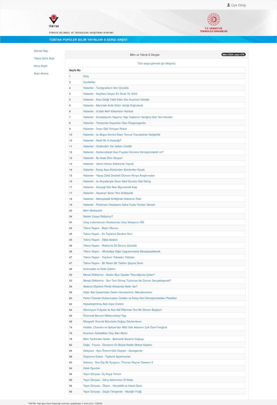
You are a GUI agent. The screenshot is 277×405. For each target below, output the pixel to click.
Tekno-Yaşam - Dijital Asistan (100, 239)
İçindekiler (89, 82)
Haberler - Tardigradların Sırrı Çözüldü (106, 88)
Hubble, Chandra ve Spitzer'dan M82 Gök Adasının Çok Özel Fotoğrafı (125, 327)
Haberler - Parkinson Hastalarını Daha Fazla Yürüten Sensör (119, 204)
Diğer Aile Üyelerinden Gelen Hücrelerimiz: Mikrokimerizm (117, 292)
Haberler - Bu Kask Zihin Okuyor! (103, 158)
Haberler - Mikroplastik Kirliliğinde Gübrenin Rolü (112, 199)
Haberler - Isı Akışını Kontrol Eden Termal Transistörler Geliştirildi (121, 134)
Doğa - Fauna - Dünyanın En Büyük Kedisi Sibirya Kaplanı (117, 345)
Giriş (86, 76)
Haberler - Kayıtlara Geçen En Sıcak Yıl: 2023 (110, 94)
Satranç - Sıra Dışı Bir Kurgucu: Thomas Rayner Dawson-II (118, 362)
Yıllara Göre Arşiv (44, 58)
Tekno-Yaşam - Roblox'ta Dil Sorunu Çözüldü (110, 245)
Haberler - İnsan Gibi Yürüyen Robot (105, 129)
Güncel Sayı (41, 51)
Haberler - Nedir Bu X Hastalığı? (102, 140)
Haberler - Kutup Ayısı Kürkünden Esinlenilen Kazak (114, 169)
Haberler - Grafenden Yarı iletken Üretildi (107, 146)
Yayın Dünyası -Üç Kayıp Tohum (102, 374)
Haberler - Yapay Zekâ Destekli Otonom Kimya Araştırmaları (119, 175)
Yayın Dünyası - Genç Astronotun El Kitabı (108, 380)
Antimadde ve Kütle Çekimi (99, 269)
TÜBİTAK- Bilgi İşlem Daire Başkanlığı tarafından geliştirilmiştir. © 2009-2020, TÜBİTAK (65, 403)
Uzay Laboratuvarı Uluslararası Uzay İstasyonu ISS (113, 222)
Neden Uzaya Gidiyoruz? (98, 216)
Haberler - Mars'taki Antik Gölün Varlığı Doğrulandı (113, 105)
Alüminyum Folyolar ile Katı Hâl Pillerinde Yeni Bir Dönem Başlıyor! (122, 310)
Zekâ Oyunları (91, 368)
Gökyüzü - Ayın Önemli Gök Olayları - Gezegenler (112, 350)
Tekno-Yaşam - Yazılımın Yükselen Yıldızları (109, 257)
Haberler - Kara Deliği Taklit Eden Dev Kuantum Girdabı (116, 99)
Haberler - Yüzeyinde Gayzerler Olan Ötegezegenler (114, 123)
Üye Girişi (238, 4)
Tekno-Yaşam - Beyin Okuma (100, 228)
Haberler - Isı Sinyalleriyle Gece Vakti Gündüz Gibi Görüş (117, 181)
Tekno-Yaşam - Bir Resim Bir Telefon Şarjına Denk (113, 263)
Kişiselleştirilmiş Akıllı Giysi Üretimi (103, 304)
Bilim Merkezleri (92, 210)
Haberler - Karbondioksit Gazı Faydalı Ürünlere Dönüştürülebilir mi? (123, 152)
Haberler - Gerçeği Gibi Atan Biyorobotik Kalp (110, 187)
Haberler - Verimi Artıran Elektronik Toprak (108, 164)
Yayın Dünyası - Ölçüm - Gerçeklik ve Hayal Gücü (112, 385)
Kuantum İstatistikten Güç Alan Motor (105, 333)
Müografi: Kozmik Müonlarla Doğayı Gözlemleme (112, 321)
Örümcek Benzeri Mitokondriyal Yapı (104, 315)
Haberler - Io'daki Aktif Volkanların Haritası (108, 111)
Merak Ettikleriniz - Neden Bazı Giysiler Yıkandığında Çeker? (119, 275)
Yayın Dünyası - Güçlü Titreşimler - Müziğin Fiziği (112, 391)
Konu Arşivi (40, 66)
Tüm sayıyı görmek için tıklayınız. (157, 63)
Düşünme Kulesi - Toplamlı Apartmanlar (107, 356)
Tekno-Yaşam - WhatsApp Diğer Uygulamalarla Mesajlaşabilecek (121, 251)
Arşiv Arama (41, 73)
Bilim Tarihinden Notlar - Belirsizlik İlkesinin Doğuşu (113, 339)
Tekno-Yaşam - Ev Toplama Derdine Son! (107, 234)
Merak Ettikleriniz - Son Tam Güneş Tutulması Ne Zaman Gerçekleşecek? (127, 280)
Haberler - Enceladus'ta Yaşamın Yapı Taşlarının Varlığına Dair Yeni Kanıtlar (128, 117)
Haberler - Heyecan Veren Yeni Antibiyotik (108, 193)
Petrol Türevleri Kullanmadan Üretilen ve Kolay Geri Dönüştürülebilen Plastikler (130, 298)
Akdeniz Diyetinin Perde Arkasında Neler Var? (110, 286)
